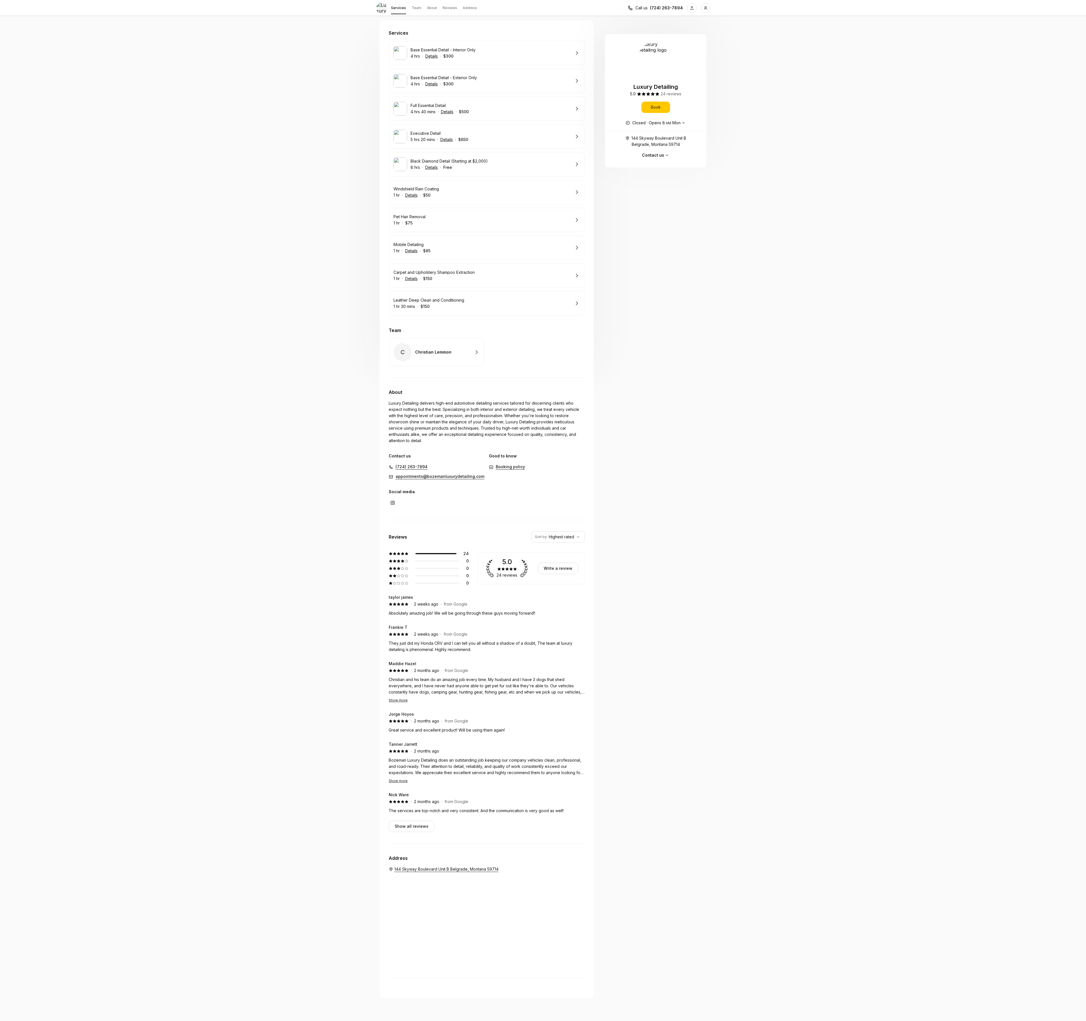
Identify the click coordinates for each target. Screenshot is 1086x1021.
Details (431, 56)
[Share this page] (691, 7)
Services (398, 8)
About (432, 8)
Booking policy (510, 466)
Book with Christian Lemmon (436, 352)
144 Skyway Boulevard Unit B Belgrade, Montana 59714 (658, 141)
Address (470, 8)
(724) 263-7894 (666, 7)
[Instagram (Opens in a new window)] (392, 503)
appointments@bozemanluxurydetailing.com (440, 476)
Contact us (653, 155)
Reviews (450, 8)
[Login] (705, 7)
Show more (398, 700)
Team (416, 8)
